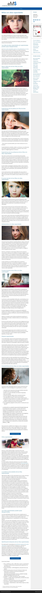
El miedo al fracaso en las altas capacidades (36, 71)
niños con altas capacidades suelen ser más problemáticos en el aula (15, 49)
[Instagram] (36, 20)
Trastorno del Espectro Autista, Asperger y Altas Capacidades (12, 586)
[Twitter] (38, 20)
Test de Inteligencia (36, 40)
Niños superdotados (37, 42)
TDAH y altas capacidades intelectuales (35, 67)
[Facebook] (34, 20)
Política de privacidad (38, 591)
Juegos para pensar (36, 52)
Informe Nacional (36, 76)
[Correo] (34, 21)
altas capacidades (24, 463)
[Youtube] (39, 20)
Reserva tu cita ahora (15, 433)
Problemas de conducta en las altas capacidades (10, 587)
